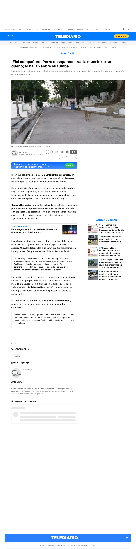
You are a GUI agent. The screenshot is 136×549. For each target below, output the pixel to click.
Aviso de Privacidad (47, 545)
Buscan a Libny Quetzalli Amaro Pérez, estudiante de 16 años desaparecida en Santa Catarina (110, 253)
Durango (106, 29)
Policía (35, 43)
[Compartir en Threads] (62, 152)
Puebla (80, 29)
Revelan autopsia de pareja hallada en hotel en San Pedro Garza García (111, 239)
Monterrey (47, 29)
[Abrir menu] (8, 36)
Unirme (68, 165)
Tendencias (79, 43)
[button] (68, 157)
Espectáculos (66, 43)
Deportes (90, 43)
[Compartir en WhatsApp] (47, 152)
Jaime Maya (24, 152)
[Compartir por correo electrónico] (67, 152)
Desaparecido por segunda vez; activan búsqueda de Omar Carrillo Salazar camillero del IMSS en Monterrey (111, 230)
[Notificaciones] (124, 29)
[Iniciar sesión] (128, 29)
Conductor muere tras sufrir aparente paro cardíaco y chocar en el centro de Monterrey (111, 275)
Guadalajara (60, 29)
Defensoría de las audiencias (78, 545)
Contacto (94, 545)
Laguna (71, 29)
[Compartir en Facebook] (52, 152)
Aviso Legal (61, 545)
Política (44, 43)
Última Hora (14, 43)
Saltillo (89, 29)
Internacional (102, 43)
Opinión (124, 43)
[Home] (68, 36)
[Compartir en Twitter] (57, 152)
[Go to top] (127, 538)
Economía (114, 43)
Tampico (17, 356)
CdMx (37, 29)
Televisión (54, 43)
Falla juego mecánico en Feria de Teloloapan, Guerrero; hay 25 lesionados (34, 231)
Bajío (98, 29)
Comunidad (26, 43)
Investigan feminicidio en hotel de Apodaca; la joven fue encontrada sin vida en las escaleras (111, 264)
